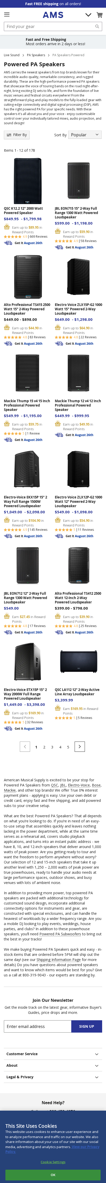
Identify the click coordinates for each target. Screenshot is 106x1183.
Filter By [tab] (20, 134)
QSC (54, 785)
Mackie (10, 790)
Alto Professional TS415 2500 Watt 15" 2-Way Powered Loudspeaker (27, 309)
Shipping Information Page (59, 959)
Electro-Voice (79, 785)
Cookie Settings (53, 1162)
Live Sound (12, 55)
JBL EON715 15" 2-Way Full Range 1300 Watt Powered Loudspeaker (76, 212)
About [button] (11, 1065)
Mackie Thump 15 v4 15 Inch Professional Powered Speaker (27, 405)
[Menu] (7, 15)
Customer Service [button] (22, 1053)
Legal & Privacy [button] (19, 1076)
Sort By (60, 134)
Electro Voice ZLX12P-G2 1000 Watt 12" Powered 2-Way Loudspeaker (78, 501)
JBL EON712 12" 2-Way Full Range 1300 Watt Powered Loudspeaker (25, 597)
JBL (63, 785)
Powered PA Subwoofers (60, 933)
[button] (99, 15)
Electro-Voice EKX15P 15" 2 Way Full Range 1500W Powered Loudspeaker (25, 501)
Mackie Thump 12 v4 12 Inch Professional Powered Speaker (78, 405)
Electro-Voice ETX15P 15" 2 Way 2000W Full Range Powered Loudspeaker (25, 694)
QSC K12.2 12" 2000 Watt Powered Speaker (23, 210)
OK (53, 1174)
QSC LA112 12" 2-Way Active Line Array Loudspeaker (77, 692)
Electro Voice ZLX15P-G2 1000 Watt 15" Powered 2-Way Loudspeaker (78, 309)
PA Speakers (36, 55)
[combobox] (53, 26)
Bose (96, 785)
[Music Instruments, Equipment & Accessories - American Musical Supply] (53, 14)
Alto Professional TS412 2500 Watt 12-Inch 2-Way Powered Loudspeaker (78, 597)
